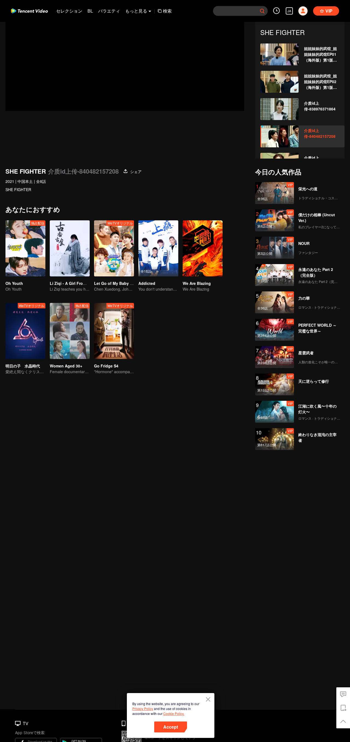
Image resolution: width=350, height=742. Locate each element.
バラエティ (109, 11)
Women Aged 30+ (66, 366)
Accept (170, 727)
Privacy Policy (142, 708)
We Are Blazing (197, 283)
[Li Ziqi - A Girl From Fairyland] (70, 248)
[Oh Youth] (25, 248)
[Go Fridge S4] (114, 331)
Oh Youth (14, 283)
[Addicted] (158, 248)
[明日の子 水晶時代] (25, 331)
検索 (167, 11)
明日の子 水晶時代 (22, 366)
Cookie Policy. (173, 713)
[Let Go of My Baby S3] (114, 248)
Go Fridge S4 (106, 366)
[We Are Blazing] (203, 248)
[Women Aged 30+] (70, 331)
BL (90, 11)
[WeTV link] (29, 11)
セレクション (69, 11)
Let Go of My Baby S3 (114, 283)
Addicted (146, 283)
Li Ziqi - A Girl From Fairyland (77, 283)
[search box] (262, 11)
